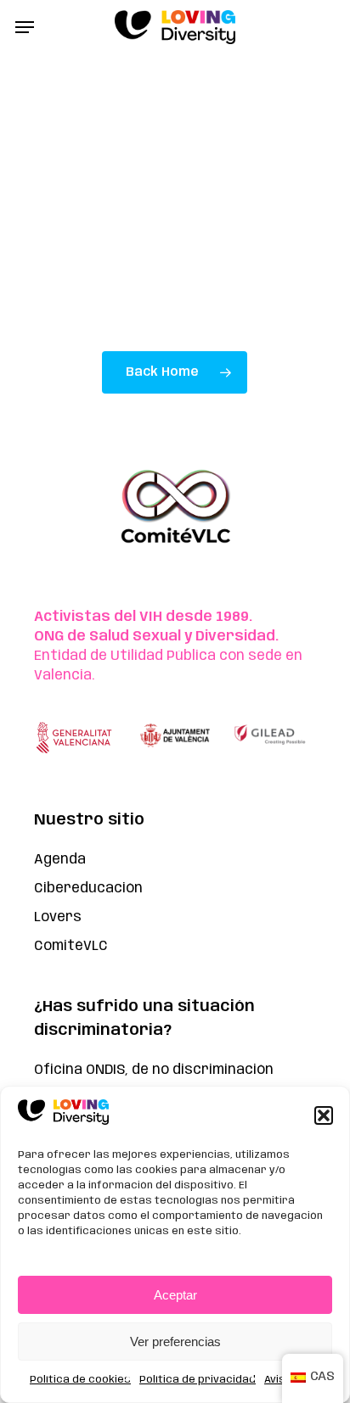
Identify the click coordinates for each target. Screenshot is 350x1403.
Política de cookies (80, 1379)
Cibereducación (88, 888)
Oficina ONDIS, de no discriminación (154, 1070)
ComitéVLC (71, 946)
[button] (323, 1115)
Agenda (60, 859)
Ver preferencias (175, 1341)
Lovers (58, 917)
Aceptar (175, 1295)
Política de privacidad (197, 1379)
